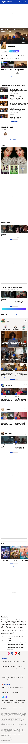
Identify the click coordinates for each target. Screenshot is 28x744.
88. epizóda (4, 300)
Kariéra (16, 664)
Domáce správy (10, 687)
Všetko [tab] (3, 58)
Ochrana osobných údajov (8, 692)
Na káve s (8, 409)
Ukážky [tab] (17, 58)
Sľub (2, 340)
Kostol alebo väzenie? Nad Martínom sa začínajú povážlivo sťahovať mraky (20, 447)
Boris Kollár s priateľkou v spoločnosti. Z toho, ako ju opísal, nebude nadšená (18, 90)
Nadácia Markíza (21, 675)
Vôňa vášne (3, 234)
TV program (4, 661)
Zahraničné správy (19, 687)
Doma (3, 675)
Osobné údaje (5, 679)
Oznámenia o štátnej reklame (8, 668)
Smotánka (7, 26)
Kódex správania (19, 666)
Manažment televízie (21, 668)
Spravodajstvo (21, 700)
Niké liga (3, 702)
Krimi (10, 675)
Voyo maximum (5, 700)
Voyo (6, 70)
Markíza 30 (8, 385)
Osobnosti (23, 661)
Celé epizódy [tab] (10, 58)
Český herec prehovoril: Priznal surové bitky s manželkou (17, 110)
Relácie (2, 26)
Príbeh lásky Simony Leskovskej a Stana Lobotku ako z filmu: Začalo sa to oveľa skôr (21, 423)
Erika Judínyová (11, 642)
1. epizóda (19, 235)
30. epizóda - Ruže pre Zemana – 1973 (20, 302)
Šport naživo (9, 702)
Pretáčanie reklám (12, 677)
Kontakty (4, 687)
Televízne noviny (13, 700)
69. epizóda (4, 446)
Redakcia (17, 692)
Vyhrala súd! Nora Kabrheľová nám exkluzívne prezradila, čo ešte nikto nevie (6, 399)
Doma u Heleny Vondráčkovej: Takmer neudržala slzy (17, 116)
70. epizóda (4, 235)
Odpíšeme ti (4, 677)
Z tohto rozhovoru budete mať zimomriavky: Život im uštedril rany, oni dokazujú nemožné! (6, 423)
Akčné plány (21, 664)
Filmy (23, 702)
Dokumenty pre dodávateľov (8, 666)
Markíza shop (21, 677)
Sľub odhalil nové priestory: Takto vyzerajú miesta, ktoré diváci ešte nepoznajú (14, 359)
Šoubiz (9, 661)
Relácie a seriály (16, 661)
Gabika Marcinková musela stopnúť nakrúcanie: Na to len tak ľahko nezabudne (14, 343)
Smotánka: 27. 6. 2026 (6, 69)
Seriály (19, 702)
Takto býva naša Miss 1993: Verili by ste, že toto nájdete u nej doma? (19, 104)
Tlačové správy (5, 664)
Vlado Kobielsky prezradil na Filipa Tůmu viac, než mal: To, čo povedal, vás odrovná (21, 375)
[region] (14, 59)
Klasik (13, 675)
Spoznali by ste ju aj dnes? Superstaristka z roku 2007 (16, 97)
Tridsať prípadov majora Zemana (20, 300)
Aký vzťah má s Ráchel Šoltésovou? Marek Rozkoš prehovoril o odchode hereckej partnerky (7, 375)
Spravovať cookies (13, 679)
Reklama (12, 664)
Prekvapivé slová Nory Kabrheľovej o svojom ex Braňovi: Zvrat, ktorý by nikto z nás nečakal (21, 399)
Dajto (7, 675)
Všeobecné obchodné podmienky (9, 690)
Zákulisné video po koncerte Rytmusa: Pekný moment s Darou (12, 30)
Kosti (18, 234)
